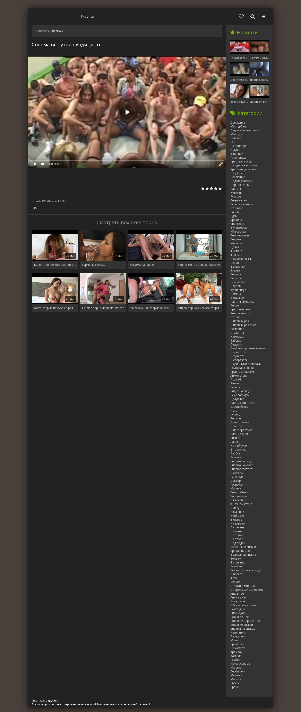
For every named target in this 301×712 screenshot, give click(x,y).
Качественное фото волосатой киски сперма (55, 265)
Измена (235, 294)
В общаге (237, 516)
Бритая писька (240, 551)
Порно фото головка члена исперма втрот (199, 265)
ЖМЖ (234, 578)
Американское (240, 313)
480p (35, 208)
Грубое (235, 660)
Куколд (235, 414)
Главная (87, 16)
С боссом (236, 473)
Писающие (237, 177)
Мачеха (235, 488)
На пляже (237, 535)
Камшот (236, 656)
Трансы (235, 687)
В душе (235, 150)
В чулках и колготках (245, 130)
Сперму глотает (241, 469)
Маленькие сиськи (243, 547)
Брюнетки (237, 644)
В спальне (237, 527)
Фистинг (236, 251)
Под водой (237, 543)
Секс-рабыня (239, 492)
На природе (238, 146)
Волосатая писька (243, 554)
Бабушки (236, 340)
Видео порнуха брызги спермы (199, 308)
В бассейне (238, 500)
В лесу (234, 508)
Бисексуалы (238, 613)
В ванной (236, 154)
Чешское (236, 278)
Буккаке (235, 457)
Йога (233, 410)
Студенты (237, 333)
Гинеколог (237, 477)
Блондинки (237, 636)
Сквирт (235, 387)
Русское (235, 196)
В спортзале (239, 360)
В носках (236, 574)
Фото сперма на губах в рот (53, 308)
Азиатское (237, 601)
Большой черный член (245, 621)
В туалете (237, 356)
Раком (234, 383)
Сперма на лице (241, 461)
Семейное (237, 329)
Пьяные (235, 138)
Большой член (240, 617)
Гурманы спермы (93, 265)
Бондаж (235, 558)
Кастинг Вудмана (242, 301)
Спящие (235, 274)
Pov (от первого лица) (245, 570)
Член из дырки (240, 434)
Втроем (235, 286)
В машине (237, 512)
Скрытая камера (241, 204)
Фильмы (236, 255)
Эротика (236, 220)
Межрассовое (240, 663)
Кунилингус (238, 290)
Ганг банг (237, 566)
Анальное (237, 593)
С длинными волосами (245, 364)
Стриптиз (236, 208)
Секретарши (238, 200)
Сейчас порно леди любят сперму (103, 308)
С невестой (238, 352)
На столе (236, 539)
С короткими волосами (246, 590)
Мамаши (236, 675)
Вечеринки (237, 266)
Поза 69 (235, 379)
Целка (234, 247)
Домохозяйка (239, 422)
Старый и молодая (243, 586)
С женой (236, 426)
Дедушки (236, 344)
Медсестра (238, 231)
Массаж (235, 679)
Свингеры (237, 224)
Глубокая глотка (242, 368)
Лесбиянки (237, 671)
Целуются (237, 399)
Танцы (234, 212)
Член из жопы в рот (244, 403)
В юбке (235, 453)
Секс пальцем (239, 395)
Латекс (235, 442)
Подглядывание (241, 181)
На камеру (237, 648)
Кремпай (236, 652)
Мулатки (236, 667)
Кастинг (235, 189)
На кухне (236, 531)
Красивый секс (240, 309)
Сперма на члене (142, 265)
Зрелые (235, 270)
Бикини (235, 438)
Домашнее (237, 122)
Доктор (235, 481)
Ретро (234, 305)
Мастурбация (239, 126)
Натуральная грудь (243, 165)
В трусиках (238, 449)
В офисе (236, 519)
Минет (235, 640)
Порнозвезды (239, 185)
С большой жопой (243, 605)
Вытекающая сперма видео (149, 308)
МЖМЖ (235, 582)
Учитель (236, 243)
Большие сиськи (241, 625)
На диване (237, 523)
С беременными (241, 259)
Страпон (236, 317)
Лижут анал (238, 597)
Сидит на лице (240, 391)
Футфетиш (237, 562)
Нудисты (236, 192)
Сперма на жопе (241, 465)
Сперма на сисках (242, 628)
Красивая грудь (241, 161)
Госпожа (236, 484)
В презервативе (241, 430)
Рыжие (235, 683)
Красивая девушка (243, 169)
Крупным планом (242, 372)
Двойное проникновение (247, 348)
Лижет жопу (238, 375)
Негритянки (238, 632)
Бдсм (233, 216)
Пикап (234, 263)
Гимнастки (237, 282)
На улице (236, 173)
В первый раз (239, 321)
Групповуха (238, 157)
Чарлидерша (239, 496)
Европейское (239, 407)
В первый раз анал (243, 325)
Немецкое (237, 336)
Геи (232, 142)
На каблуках (238, 445)
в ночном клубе (241, 504)
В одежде (237, 298)
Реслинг (235, 418)
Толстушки (238, 609)
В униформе (238, 227)
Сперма (235, 239)
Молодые (237, 134)
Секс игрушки (239, 235)
